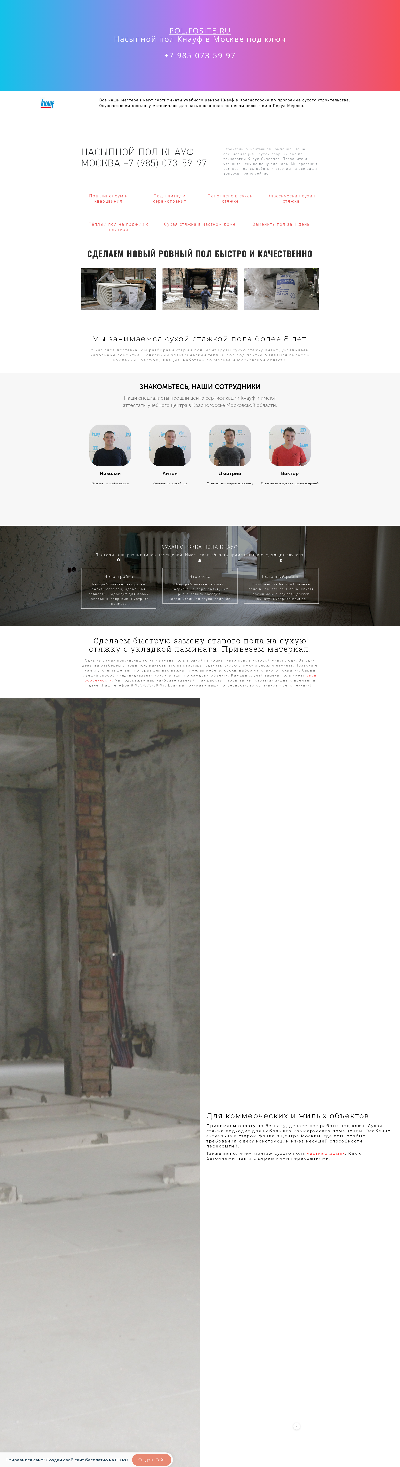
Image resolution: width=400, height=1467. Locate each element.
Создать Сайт (151, 1459)
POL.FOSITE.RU (200, 31)
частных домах (326, 1153)
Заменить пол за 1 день (281, 224)
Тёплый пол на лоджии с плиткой (119, 227)
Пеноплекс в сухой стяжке (230, 198)
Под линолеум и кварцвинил (108, 198)
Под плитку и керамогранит (169, 198)
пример (118, 604)
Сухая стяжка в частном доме (200, 224)
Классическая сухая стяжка (291, 198)
